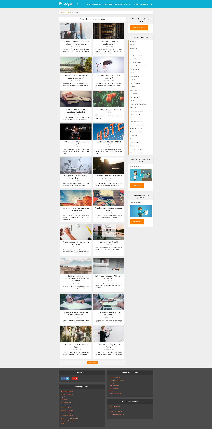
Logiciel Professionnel (115, 393)
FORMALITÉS (108, 4)
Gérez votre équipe (66, 407)
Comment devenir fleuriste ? (109, 109)
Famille (62, 423)
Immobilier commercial (67, 415)
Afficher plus (92, 362)
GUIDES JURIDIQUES (140, 4)
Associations (64, 399)
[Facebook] (64, 378)
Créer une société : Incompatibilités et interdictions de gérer (76, 278)
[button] (140, 175)
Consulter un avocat (114, 377)
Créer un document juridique (116, 380)
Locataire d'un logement (67, 420)
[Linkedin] (62, 378)
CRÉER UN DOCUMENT (94, 4)
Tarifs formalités (113, 391)
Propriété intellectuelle (67, 397)
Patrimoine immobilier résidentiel (69, 418)
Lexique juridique (113, 383)
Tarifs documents (113, 388)
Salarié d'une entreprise (67, 413)
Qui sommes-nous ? (114, 406)
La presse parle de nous (115, 411)
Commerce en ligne (66, 402)
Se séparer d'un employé (67, 410)
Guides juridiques (65, 12)
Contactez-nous (113, 409)
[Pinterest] (73, 378)
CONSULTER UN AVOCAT (123, 4)
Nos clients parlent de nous (116, 414)
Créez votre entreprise (67, 391)
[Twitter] (67, 378)
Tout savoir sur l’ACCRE (108, 242)
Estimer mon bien (139, 28)
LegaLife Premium (114, 385)
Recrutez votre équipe (66, 405)
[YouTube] (76, 378)
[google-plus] (70, 378)
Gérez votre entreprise (67, 394)
